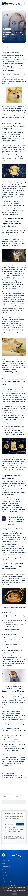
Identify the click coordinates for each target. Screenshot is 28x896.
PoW (19, 243)
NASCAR (13, 428)
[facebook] (3, 885)
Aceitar (14, 893)
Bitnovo (6, 704)
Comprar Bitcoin (6, 860)
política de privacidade (18, 828)
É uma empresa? (6, 866)
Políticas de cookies (7, 879)
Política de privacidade (8, 875)
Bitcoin (21, 55)
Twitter (9, 494)
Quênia (6, 423)
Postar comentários (14, 801)
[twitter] (14, 885)
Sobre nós (4, 869)
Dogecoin (17, 116)
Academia (4, 863)
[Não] (26, 891)
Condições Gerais (6, 882)
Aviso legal (4, 872)
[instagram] (6, 885)
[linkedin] (9, 885)
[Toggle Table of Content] (18, 48)
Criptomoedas (7, 28)
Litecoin (15, 239)
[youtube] (11, 885)
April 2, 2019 (11, 524)
